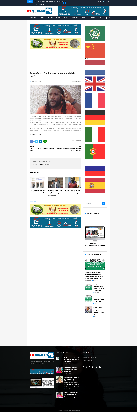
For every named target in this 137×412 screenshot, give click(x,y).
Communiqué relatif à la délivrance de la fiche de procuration (70, 369)
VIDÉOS (100, 17)
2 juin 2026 (96, 303)
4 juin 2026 (95, 280)
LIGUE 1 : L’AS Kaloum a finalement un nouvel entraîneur (42, 148)
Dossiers (58, 17)
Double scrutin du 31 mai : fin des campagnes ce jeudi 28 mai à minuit (72, 359)
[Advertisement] (55, 59)
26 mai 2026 (68, 373)
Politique (37, 1)
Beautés (92, 17)
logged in (40, 164)
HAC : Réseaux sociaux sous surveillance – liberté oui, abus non (37, 192)
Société (41, 81)
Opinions (66, 17)
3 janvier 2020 (34, 81)
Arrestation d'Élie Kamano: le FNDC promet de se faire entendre (69, 148)
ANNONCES (83, 17)
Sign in (109, 1)
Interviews (50, 17)
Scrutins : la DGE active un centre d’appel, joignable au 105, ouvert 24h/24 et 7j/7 (98, 311)
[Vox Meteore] (39, 10)
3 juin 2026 (96, 292)
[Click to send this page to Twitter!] (36, 141)
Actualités (33, 17)
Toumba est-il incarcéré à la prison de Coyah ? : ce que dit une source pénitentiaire (72, 192)
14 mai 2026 (68, 400)
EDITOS (42, 17)
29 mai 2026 (68, 363)
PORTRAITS (75, 17)
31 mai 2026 (96, 316)
